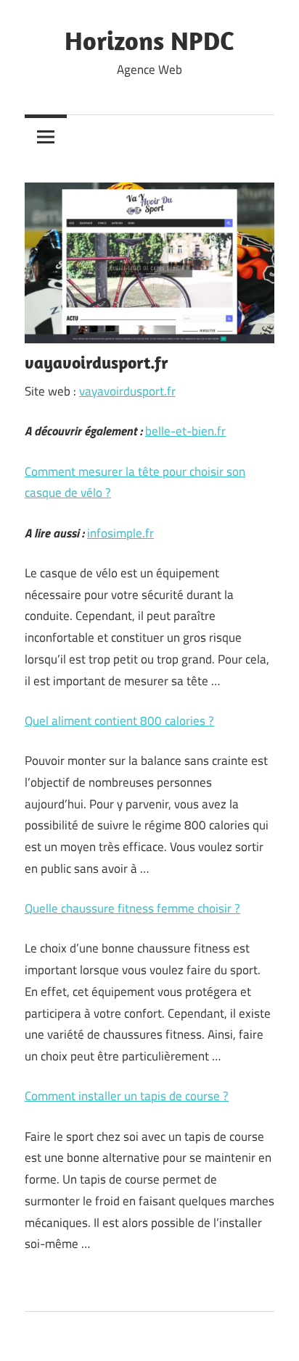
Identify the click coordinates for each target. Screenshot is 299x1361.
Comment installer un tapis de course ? (127, 1095)
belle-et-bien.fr (185, 431)
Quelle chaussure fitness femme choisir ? (132, 908)
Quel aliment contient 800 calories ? (119, 720)
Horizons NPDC (149, 40)
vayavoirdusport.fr (127, 391)
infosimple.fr (120, 533)
